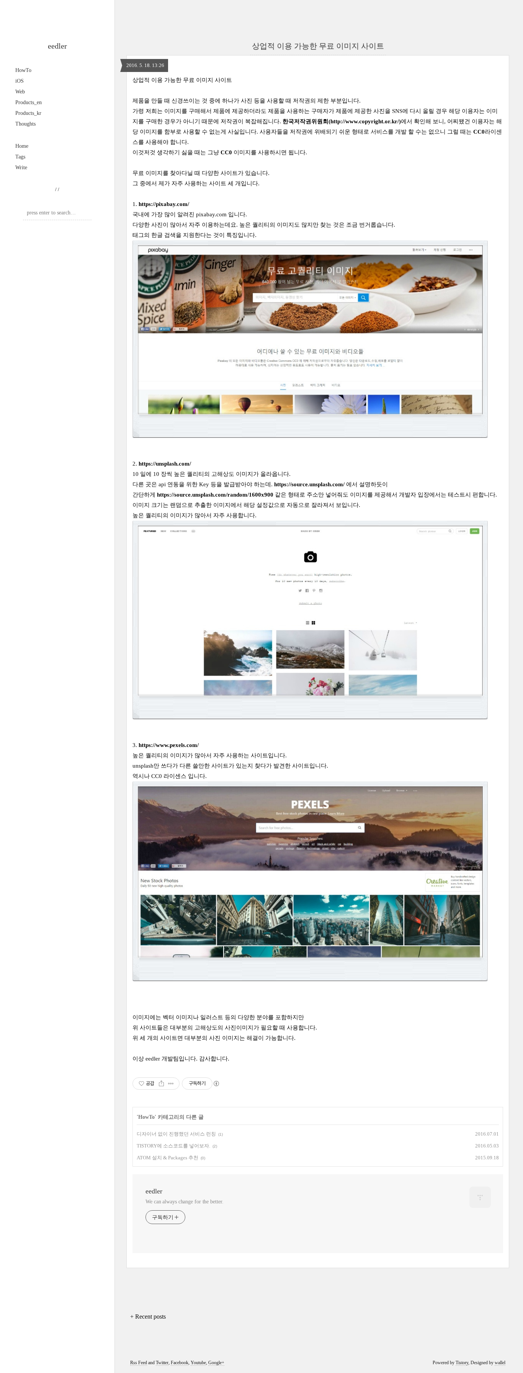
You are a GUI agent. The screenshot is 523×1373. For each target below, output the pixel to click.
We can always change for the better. (184, 1202)
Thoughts (25, 124)
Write (21, 167)
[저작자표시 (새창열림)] (215, 1083)
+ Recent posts (148, 1316)
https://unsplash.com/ (165, 464)
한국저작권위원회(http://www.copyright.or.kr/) (342, 121)
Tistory (462, 1362)
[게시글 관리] (171, 1083)
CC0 (479, 132)
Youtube (198, 1362)
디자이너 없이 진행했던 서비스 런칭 (176, 1134)
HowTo (23, 70)
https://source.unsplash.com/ (309, 484)
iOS (19, 81)
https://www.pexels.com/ (169, 745)
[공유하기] (161, 1083)
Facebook (179, 1362)
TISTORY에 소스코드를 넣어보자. (173, 1146)
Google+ (216, 1362)
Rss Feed (138, 1362)
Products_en (28, 102)
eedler (57, 46)
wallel (500, 1362)
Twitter (162, 1362)
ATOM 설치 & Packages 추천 (167, 1158)
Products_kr (28, 113)
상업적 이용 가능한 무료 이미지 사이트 (318, 46)
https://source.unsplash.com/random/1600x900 (215, 495)
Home (21, 146)
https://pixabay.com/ (164, 204)
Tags (20, 157)
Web (20, 92)
